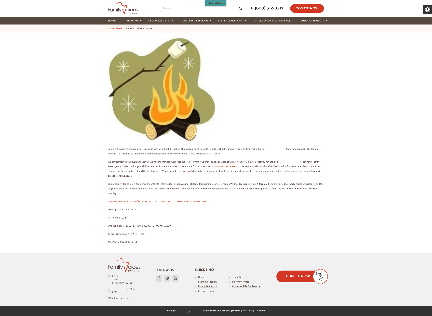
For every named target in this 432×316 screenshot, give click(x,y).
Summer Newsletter (225, 166)
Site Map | (237, 311)
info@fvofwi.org (120, 298)
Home (112, 20)
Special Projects (312, 20)
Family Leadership (230, 20)
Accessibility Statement (253, 311)
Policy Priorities (240, 282)
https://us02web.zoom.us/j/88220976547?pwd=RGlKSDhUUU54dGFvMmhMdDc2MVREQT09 (157, 201)
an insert (183, 171)
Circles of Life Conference (272, 20)
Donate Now (307, 8)
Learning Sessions (195, 20)
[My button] (240, 8)
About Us (237, 277)
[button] (427, 9)
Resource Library (160, 20)
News (119, 28)
